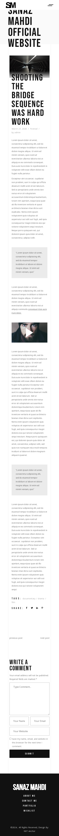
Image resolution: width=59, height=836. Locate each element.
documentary (29, 598)
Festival (34, 128)
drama (41, 598)
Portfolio (29, 805)
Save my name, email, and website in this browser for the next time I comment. (30, 743)
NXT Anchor (29, 831)
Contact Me (29, 800)
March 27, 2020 (19, 128)
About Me (29, 795)
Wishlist (29, 810)
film (13, 602)
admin (17, 132)
